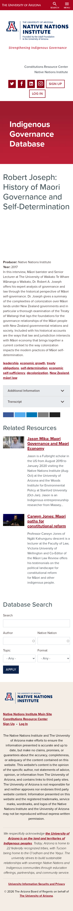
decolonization (37, 373)
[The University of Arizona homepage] (24, 5)
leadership (10, 363)
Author (8, 633)
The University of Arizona (36, 896)
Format (42, 650)
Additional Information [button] (24, 391)
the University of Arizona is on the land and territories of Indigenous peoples (37, 838)
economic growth (32, 363)
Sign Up (55, 84)
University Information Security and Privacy (36, 884)
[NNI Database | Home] (36, 35)
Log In (37, 94)
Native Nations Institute (51, 72)
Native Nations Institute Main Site (27, 714)
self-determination (34, 368)
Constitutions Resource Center (46, 67)
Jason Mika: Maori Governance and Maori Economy (48, 443)
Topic (7, 650)
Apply (11, 670)
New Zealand (59, 373)
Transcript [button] (15, 402)
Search (8, 615)
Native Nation (47, 633)
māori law (10, 378)
